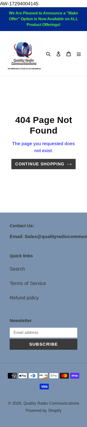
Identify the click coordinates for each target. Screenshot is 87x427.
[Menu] (79, 54)
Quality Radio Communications (51, 403)
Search (17, 269)
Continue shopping (39, 164)
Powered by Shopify (44, 410)
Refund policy (24, 297)
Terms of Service (28, 283)
